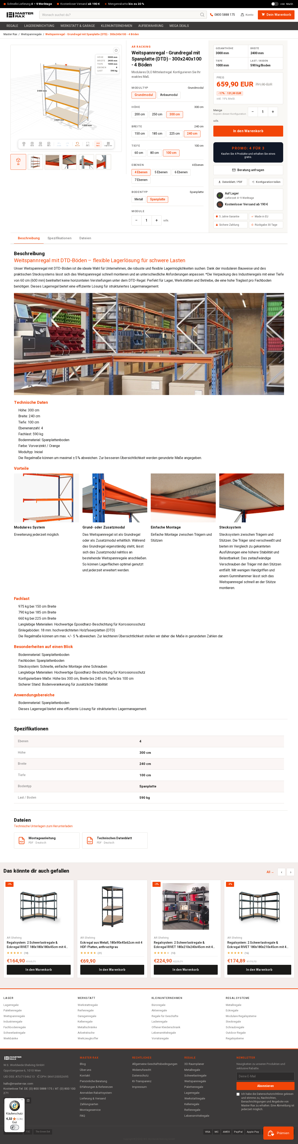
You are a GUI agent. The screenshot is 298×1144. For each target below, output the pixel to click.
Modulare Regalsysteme (241, 1016)
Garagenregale (87, 1016)
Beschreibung (29, 238)
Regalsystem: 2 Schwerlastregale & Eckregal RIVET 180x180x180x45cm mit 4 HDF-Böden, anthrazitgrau (36, 945)
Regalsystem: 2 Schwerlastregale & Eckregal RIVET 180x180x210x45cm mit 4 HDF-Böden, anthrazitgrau (256, 945)
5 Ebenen (161, 172)
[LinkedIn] (28, 1100)
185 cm (157, 133)
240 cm (192, 133)
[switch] (14, 1127)
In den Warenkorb (248, 131)
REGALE (12, 26)
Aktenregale (159, 1010)
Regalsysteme (235, 1038)
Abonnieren (265, 1086)
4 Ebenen (141, 172)
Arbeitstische (86, 1033)
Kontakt (85, 1075)
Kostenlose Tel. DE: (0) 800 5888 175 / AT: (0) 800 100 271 (39, 1091)
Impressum (139, 1087)
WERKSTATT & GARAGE (77, 26)
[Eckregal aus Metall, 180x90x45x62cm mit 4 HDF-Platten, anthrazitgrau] (112, 906)
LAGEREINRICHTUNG (39, 26)
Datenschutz (140, 1075)
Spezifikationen (60, 238)
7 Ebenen (141, 180)
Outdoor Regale (236, 1033)
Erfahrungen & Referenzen (96, 1087)
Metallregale (233, 1005)
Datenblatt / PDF (232, 182)
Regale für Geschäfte (165, 1016)
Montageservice (90, 1110)
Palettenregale (12, 1010)
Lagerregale (11, 1005)
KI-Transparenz (141, 1081)
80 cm (154, 153)
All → (270, 872)
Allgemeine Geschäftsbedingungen (154, 1064)
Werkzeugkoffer (88, 1038)
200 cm (140, 114)
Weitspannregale (31, 34)
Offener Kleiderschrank (166, 1027)
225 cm (175, 133)
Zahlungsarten (89, 1104)
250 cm (157, 114)
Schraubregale (235, 1027)
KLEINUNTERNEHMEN (116, 26)
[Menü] (22, 1100)
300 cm (175, 114)
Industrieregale (12, 1021)
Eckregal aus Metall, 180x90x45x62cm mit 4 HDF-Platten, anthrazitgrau (111, 945)
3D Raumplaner (194, 1064)
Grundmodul (144, 95)
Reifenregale (86, 1010)
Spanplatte (157, 199)
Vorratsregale (160, 1038)
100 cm (171, 153)
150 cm (140, 133)
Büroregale (158, 1005)
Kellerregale (85, 1021)
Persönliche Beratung (93, 1081)
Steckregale (233, 1021)
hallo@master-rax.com (18, 1084)
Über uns (85, 1070)
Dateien (85, 238)
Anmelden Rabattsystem (96, 1093)
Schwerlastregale (14, 1033)
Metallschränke (87, 1027)
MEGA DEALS (179, 26)
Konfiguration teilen (268, 182)
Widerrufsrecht (141, 1070)
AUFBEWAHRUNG (150, 26)
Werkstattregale (88, 1005)
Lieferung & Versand (93, 1098)
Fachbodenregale (14, 1027)
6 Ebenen (181, 172)
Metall (139, 199)
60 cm (139, 153)
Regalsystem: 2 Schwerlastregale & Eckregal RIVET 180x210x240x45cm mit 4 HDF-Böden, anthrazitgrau (183, 945)
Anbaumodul (169, 95)
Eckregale (232, 1010)
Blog (83, 1064)
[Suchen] (202, 15)
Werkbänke (10, 1038)
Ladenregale (159, 1021)
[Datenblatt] (116, 50)
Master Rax (10, 34)
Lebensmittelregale (164, 1033)
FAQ (82, 1116)
